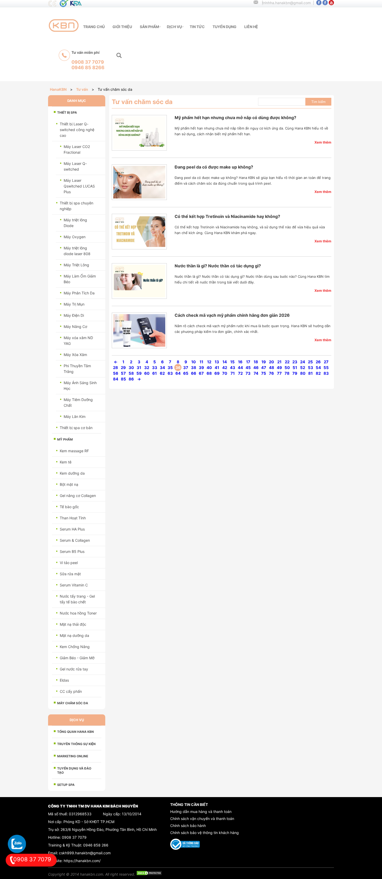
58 (131, 373)
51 (295, 367)
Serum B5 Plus (72, 551)
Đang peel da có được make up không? (214, 167)
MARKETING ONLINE (72, 756)
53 (310, 367)
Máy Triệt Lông (76, 265)
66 (193, 373)
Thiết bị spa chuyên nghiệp (76, 206)
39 (201, 367)
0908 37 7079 (74, 837)
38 (193, 367)
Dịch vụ (174, 26)
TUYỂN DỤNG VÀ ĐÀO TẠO (74, 770)
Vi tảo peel (69, 562)
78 (287, 373)
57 (123, 373)
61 (154, 373)
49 (279, 367)
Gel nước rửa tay (74, 669)
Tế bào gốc (69, 507)
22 (287, 361)
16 (240, 361)
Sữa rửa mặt (70, 574)
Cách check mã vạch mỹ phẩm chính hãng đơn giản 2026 (232, 315)
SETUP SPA (66, 785)
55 (326, 367)
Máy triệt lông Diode (75, 223)
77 (279, 373)
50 (287, 367)
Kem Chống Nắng (75, 646)
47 (263, 367)
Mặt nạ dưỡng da (74, 635)
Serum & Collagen (75, 540)
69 (217, 373)
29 (123, 367)
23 (294, 361)
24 (302, 361)
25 (310, 361)
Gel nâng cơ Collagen (78, 495)
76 (271, 373)
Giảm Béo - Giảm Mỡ (77, 658)
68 (209, 373)
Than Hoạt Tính (73, 518)
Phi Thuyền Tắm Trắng (77, 369)
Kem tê (65, 462)
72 (240, 373)
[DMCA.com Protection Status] (149, 874)
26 (318, 361)
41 (217, 367)
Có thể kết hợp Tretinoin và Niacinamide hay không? (227, 216)
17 (248, 361)
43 (232, 367)
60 (146, 373)
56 (115, 373)
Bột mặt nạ (69, 484)
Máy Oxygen (74, 237)
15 (232, 361)
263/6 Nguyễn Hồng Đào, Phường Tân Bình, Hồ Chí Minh (109, 829)
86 (131, 379)
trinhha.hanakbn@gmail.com (286, 3)
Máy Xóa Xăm (75, 354)
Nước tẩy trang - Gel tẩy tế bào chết (77, 599)
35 (170, 367)
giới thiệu (122, 26)
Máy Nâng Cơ (75, 326)
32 (146, 367)
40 (209, 367)
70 (224, 373)
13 (217, 361)
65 (185, 373)
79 (294, 373)
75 (263, 373)
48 (271, 367)
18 (256, 361)
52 (302, 367)
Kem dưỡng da (72, 473)
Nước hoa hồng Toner (78, 613)
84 (115, 379)
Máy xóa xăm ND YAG (78, 340)
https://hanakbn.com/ (82, 860)
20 (271, 361)
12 (209, 361)
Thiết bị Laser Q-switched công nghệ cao (77, 130)
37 (185, 367)
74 (256, 373)
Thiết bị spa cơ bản (76, 427)
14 (224, 361)
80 (302, 373)
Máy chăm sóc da (72, 703)
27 (326, 361)
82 (318, 373)
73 (248, 373)
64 (178, 373)
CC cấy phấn (71, 691)
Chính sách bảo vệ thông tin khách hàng (204, 832)
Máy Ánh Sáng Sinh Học (80, 385)
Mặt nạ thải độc (73, 624)
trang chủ (94, 26)
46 (256, 367)
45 (248, 367)
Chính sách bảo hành (188, 825)
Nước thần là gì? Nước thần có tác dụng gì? (218, 265)
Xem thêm (322, 142)
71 (232, 373)
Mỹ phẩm (65, 439)
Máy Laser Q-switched (75, 166)
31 (139, 367)
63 (170, 373)
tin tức (197, 26)
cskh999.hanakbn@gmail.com (85, 853)
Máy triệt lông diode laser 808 (77, 251)
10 (193, 361)
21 (279, 361)
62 (162, 373)
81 (310, 373)
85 (123, 379)
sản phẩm (149, 26)
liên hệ (251, 26)
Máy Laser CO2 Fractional (77, 149)
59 (139, 373)
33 (154, 367)
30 (131, 367)
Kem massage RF (74, 451)
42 (224, 367)
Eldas (64, 680)
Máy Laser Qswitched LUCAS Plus (79, 186)
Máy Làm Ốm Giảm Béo (80, 279)
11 (201, 361)
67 (201, 373)
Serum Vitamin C (74, 585)
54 (318, 367)
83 (326, 373)
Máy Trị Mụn (74, 304)
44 (240, 367)
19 (263, 361)
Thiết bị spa (67, 112)
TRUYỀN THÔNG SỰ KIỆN (76, 744)
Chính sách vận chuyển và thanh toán (202, 818)
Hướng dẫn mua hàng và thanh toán (201, 811)
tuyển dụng (224, 26)
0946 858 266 (95, 845)
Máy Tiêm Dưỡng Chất (78, 402)
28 (115, 367)
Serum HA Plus (72, 529)
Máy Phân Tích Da (79, 293)
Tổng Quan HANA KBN (75, 732)
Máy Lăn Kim (74, 416)
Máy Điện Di (74, 315)
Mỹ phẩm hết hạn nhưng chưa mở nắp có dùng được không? (235, 117)
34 (162, 367)
